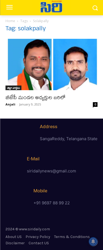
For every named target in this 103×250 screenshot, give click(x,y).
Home (10, 21)
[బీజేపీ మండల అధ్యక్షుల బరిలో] (51, 64)
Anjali (10, 104)
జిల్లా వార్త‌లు (13, 88)
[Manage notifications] (93, 241)
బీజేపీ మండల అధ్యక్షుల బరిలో (35, 97)
